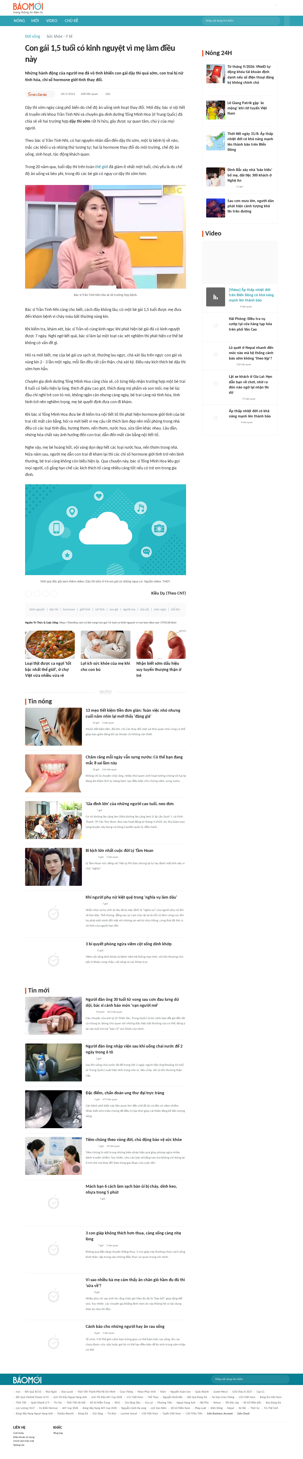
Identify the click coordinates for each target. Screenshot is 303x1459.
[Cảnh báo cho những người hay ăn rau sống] (53, 1343)
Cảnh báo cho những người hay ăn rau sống (125, 1327)
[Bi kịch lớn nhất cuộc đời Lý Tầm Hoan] (53, 867)
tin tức (58, 1402)
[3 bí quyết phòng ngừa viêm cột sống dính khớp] (53, 960)
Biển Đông (217, 1408)
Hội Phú (204, 1402)
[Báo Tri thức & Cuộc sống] (37, 94)
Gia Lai (149, 1402)
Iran (18, 1391)
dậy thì (53, 609)
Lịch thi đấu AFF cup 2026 (106, 1397)
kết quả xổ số (33, 1391)
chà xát (144, 609)
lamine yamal (129, 1413)
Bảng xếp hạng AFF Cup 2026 (100, 1408)
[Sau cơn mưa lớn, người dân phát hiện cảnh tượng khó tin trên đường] (215, 208)
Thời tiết (21, 1402)
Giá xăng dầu (132, 1402)
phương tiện (164, 1402)
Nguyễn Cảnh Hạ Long (133, 1408)
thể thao (153, 1397)
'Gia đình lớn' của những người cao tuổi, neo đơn (130, 804)
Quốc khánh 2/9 (40, 1402)
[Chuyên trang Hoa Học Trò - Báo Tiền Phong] (231, 364)
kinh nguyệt (37, 609)
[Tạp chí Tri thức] (84, 676)
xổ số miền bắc (252, 1402)
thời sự (254, 1408)
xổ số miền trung (100, 1402)
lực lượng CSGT (25, 1408)
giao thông (126, 1391)
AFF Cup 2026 (70, 1408)
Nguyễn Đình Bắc (173, 1397)
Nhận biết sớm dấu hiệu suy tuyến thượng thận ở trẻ (158, 669)
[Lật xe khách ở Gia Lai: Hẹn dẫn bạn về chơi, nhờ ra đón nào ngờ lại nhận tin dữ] (215, 383)
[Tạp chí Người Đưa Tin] (29, 682)
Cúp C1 (260, 1391)
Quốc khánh (202, 1391)
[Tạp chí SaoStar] (90, 857)
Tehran (217, 1402)
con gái (113, 609)
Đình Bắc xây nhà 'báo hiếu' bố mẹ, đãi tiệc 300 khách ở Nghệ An (249, 175)
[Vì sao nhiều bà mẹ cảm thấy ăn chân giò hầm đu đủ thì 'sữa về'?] (53, 1296)
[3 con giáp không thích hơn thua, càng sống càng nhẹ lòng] (53, 1249)
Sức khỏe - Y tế (59, 36)
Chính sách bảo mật (23, 1441)
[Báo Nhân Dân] (233, 306)
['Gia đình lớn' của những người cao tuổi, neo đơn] (53, 820)
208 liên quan (89, 94)
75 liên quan (248, 399)
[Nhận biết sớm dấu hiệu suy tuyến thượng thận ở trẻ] (161, 645)
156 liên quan (109, 769)
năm (163, 1391)
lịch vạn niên (158, 1408)
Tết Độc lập (232, 1402)
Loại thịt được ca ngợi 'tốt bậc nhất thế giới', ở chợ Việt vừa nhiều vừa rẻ (48, 669)
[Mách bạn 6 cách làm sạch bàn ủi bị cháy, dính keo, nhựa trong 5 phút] (53, 1203)
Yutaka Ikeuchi (65, 1413)
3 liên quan (108, 723)
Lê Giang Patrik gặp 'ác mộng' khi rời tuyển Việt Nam (247, 108)
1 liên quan (112, 857)
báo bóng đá (273, 1402)
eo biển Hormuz (48, 1408)
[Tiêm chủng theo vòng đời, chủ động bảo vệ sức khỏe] (53, 1156)
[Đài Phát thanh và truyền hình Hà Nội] (91, 1146)
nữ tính (100, 609)
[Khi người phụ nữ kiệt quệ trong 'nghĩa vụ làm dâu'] (53, 914)
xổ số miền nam (180, 1408)
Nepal (230, 1408)
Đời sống (32, 36)
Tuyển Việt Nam (172, 1413)
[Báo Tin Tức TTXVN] (230, 156)
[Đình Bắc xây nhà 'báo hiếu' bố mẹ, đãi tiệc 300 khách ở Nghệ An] (215, 176)
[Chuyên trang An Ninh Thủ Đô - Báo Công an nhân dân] (230, 89)
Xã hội (242, 1408)
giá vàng (98, 1413)
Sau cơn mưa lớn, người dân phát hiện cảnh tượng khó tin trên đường (250, 206)
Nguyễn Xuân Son (180, 1391)
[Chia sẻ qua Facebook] (28, 593)
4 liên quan (246, 306)
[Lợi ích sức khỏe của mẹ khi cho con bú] (105, 645)
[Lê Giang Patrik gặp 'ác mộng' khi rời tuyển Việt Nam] (215, 110)
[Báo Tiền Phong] (233, 335)
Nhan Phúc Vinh (147, 1391)
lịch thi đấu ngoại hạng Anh (70, 1397)
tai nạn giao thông (223, 1397)
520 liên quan (243, 364)
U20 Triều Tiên (194, 1413)
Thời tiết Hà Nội (76, 1402)
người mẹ (129, 609)
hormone (69, 609)
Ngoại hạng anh (186, 1402)
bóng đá (83, 1413)
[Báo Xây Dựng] (234, 399)
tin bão (111, 1413)
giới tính (85, 609)
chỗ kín (175, 609)
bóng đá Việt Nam (271, 1397)
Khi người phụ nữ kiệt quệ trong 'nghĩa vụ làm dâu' (131, 897)
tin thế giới (271, 1408)
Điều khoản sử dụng (23, 1437)
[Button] (287, 21)
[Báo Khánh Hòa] (91, 1199)
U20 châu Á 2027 (242, 1391)
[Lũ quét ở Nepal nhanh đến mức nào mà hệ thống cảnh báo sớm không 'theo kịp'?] (215, 354)
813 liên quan (114, 1012)
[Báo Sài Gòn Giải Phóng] (233, 422)
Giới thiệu (18, 1433)
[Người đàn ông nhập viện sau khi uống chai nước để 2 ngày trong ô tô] (53, 1062)
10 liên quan (113, 1146)
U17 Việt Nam (135, 1397)
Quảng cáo (18, 1445)
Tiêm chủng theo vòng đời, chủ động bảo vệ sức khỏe (134, 1140)
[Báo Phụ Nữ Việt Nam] (93, 904)
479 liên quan (109, 1099)
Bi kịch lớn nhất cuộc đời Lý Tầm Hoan (119, 851)
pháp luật (200, 1408)
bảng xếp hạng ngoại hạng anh (34, 1413)
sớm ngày (160, 609)
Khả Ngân (51, 1391)
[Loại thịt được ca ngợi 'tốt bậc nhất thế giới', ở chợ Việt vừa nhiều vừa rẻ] (50, 645)
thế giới (101, 167)
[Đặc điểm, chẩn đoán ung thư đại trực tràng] (53, 1109)
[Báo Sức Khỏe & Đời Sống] (140, 682)
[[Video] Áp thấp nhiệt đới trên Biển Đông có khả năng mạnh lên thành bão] (215, 296)
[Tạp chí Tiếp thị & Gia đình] (88, 723)
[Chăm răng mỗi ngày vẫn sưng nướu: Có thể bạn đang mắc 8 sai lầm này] (53, 773)
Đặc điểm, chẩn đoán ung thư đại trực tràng (125, 1093)
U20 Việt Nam (150, 1413)
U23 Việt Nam (247, 1397)
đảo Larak (67, 1391)
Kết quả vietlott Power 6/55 (32, 1397)
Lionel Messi (220, 1391)
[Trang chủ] (28, 7)
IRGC (117, 1402)
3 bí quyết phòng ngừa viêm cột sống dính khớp (129, 944)
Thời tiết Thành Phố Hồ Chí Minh (96, 1391)
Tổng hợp (58, 1433)
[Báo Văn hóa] (90, 810)
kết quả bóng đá (197, 1397)
